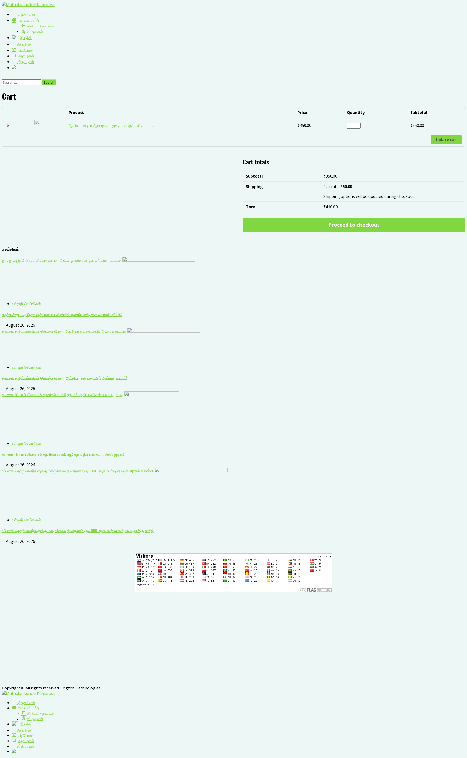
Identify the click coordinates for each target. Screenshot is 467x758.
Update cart (446, 139)
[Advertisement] (148, 642)
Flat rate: (337, 186)
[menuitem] (23, 702)
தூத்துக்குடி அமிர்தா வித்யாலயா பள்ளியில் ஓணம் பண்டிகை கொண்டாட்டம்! (61, 260)
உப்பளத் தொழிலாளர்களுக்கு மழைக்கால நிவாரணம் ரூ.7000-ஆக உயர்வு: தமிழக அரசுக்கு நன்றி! (78, 471)
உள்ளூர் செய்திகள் (26, 303)
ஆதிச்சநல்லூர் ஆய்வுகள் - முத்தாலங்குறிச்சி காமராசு (111, 125)
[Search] (3, 76)
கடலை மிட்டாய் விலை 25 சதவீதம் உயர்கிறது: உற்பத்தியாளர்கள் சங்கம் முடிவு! (62, 394)
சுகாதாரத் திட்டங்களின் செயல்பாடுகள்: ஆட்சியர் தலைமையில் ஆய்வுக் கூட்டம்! (64, 331)
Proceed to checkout (354, 224)
